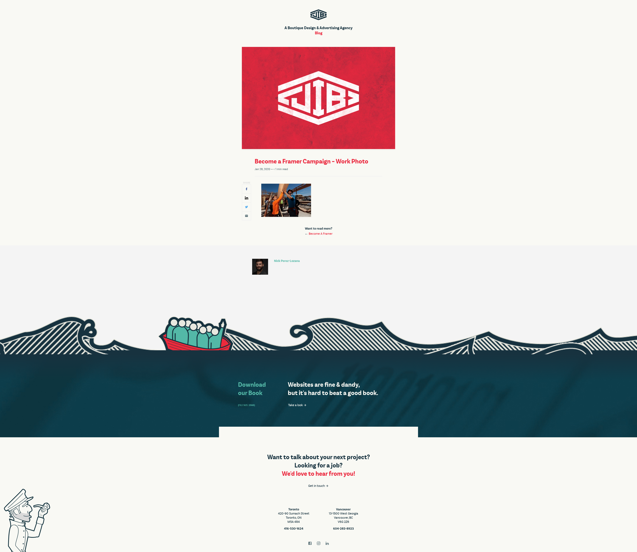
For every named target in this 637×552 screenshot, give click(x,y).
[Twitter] (246, 207)
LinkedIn (327, 543)
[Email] (246, 215)
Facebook (310, 543)
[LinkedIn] (246, 198)
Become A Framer (320, 234)
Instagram (318, 543)
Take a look (295, 405)
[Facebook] (246, 189)
